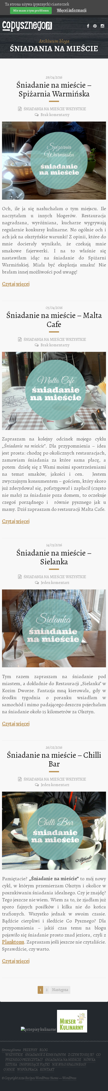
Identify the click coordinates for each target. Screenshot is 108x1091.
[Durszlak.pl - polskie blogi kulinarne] (38, 1029)
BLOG (43, 1050)
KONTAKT (47, 1069)
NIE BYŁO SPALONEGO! (69, 1064)
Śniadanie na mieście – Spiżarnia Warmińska (54, 89)
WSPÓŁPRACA (27, 1069)
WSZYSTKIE (76, 109)
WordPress (69, 1078)
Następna (60, 990)
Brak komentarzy (55, 115)
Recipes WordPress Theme (41, 1078)
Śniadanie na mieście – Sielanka (54, 557)
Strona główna (11, 1050)
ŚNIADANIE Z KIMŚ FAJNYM (45, 1054)
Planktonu (13, 942)
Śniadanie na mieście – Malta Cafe (54, 320)
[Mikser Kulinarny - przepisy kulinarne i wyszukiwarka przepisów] (72, 1029)
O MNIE (9, 1069)
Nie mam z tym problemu (31, 10)
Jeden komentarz (55, 582)
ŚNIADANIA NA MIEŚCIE (44, 109)
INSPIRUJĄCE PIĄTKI (34, 1064)
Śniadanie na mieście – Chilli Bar (54, 759)
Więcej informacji (71, 10)
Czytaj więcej (16, 284)
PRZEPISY (30, 1050)
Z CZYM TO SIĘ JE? (81, 1054)
